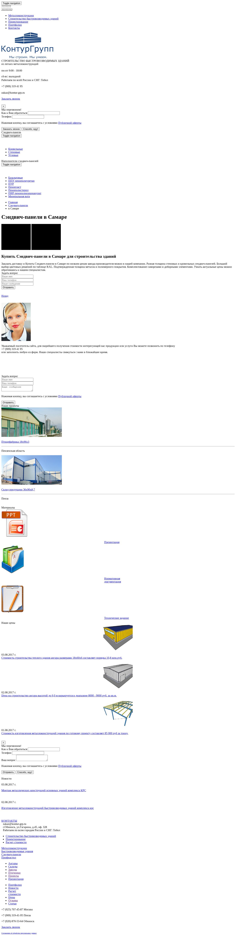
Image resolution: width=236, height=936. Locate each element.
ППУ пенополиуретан (21, 180)
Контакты (14, 27)
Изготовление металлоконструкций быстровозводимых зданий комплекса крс (47, 808)
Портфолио (15, 24)
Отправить (8, 287)
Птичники (14, 872)
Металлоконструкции (21, 15)
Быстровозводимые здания (17, 851)
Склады (12, 866)
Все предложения (11, 775)
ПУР (11, 183)
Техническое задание (116, 617)
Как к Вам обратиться (14, 112)
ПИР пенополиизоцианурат (24, 193)
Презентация (111, 542)
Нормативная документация (112, 580)
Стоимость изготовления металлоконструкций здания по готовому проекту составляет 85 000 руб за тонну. (64, 733)
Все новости (32, 817)
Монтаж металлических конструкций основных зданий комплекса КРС (43, 790)
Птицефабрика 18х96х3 (15, 441)
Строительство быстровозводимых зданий (33, 18)
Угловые (13, 155)
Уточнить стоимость (13, 739)
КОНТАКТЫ (9, 820)
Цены (11, 897)
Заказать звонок (11, 129)
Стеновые (14, 152)
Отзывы (13, 900)
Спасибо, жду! (30, 129)
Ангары (13, 863)
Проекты (13, 875)
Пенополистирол (18, 190)
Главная (13, 202)
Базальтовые (15, 177)
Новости (13, 887)
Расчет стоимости (16, 842)
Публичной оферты (69, 122)
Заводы (12, 869)
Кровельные (15, 148)
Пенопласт (14, 187)
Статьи (12, 903)
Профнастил (8, 857)
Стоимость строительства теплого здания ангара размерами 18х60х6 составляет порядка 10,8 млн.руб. (61, 657)
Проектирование (18, 21)
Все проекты (8, 504)
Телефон (6, 116)
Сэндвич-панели (18, 205)
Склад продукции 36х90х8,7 (18, 489)
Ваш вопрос (8, 760)
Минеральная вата (19, 196)
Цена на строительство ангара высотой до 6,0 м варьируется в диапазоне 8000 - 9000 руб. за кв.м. (59, 695)
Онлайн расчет (118, 358)
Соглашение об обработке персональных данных (19, 933)
